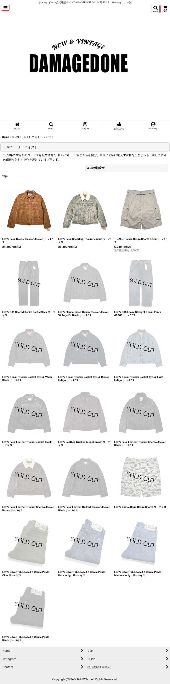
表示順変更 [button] (97, 167)
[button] (5, 8)
